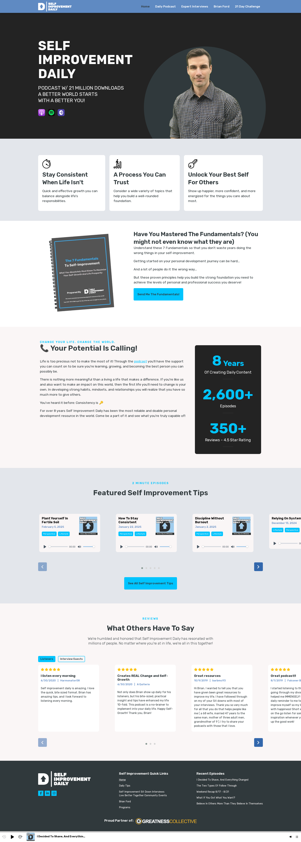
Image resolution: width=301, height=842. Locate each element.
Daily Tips (124, 785)
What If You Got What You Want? (215, 797)
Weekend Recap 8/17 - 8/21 (212, 791)
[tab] (46, 659)
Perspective (49, 534)
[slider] (58, 546)
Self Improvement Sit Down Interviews (141, 791)
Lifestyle (63, 534)
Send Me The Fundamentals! (158, 294)
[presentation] (42, 566)
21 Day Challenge (247, 6)
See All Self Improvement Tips (150, 583)
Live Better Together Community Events (143, 795)
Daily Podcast (165, 6)
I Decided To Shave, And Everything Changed (222, 779)
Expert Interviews (194, 6)
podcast (140, 361)
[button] (142, 568)
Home (145, 6)
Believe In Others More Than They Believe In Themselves (229, 803)
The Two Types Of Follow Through (216, 785)
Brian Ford (221, 6)
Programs (124, 807)
